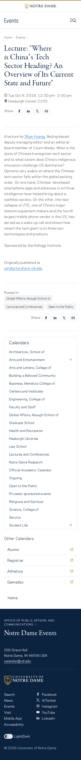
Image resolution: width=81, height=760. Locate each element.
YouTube (48, 712)
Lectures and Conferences (24, 307)
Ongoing (15, 478)
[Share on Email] (46, 110)
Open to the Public (61, 307)
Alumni (13, 549)
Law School (18, 446)
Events (11, 20)
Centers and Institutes (26, 391)
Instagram (49, 706)
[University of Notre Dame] (40, 680)
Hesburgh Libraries (23, 438)
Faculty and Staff (22, 407)
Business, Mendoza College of (32, 383)
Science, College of (24, 509)
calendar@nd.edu (17, 661)
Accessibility (14, 724)
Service (15, 517)
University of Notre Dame (36, 748)
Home (8, 37)
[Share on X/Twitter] (37, 110)
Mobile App (13, 718)
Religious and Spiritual (26, 501)
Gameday (15, 582)
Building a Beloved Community (32, 375)
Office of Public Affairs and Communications (29, 622)
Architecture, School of (26, 352)
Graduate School (22, 422)
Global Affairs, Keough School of (28, 298)
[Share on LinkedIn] (28, 110)
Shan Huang (35, 136)
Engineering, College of (27, 399)
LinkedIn (48, 718)
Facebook (49, 694)
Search (9, 694)
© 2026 (10, 748)
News (8, 700)
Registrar (15, 560)
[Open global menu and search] (73, 20)
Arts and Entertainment (27, 359)
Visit (7, 712)
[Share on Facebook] (19, 110)
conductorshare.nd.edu (23, 268)
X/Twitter (48, 700)
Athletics (15, 571)
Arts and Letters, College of (30, 367)
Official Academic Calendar (30, 470)
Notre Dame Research (25, 462)
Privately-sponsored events (30, 493)
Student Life (18, 525)
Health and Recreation (26, 430)
